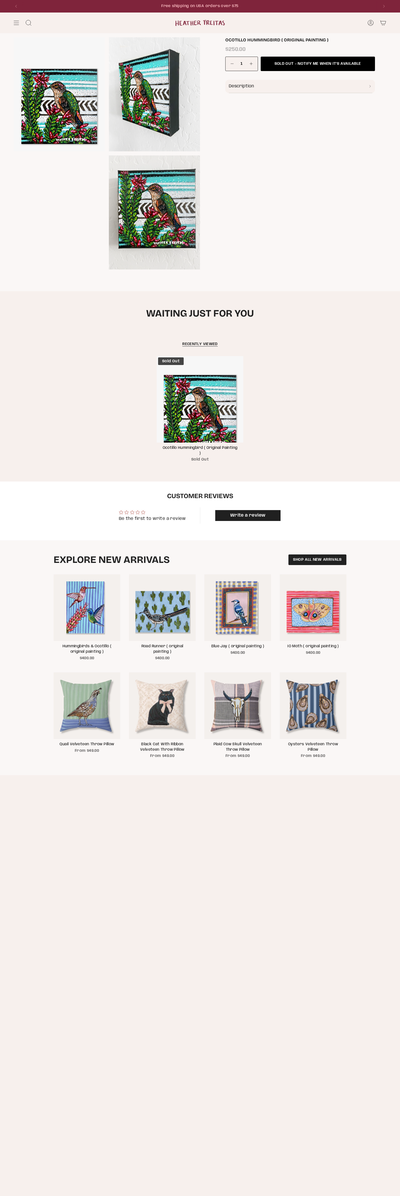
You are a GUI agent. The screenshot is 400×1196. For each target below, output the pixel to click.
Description (241, 86)
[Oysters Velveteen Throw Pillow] (313, 705)
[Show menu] (16, 23)
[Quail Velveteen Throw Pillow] (87, 705)
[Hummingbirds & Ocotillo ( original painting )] (87, 607)
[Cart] (383, 23)
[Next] (383, 6)
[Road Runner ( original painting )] (162, 607)
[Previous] (16, 6)
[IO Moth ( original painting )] (313, 607)
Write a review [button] (248, 515)
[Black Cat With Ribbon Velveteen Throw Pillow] (162, 705)
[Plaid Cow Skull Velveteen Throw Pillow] (237, 705)
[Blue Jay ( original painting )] (237, 607)
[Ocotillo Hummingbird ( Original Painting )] (200, 399)
